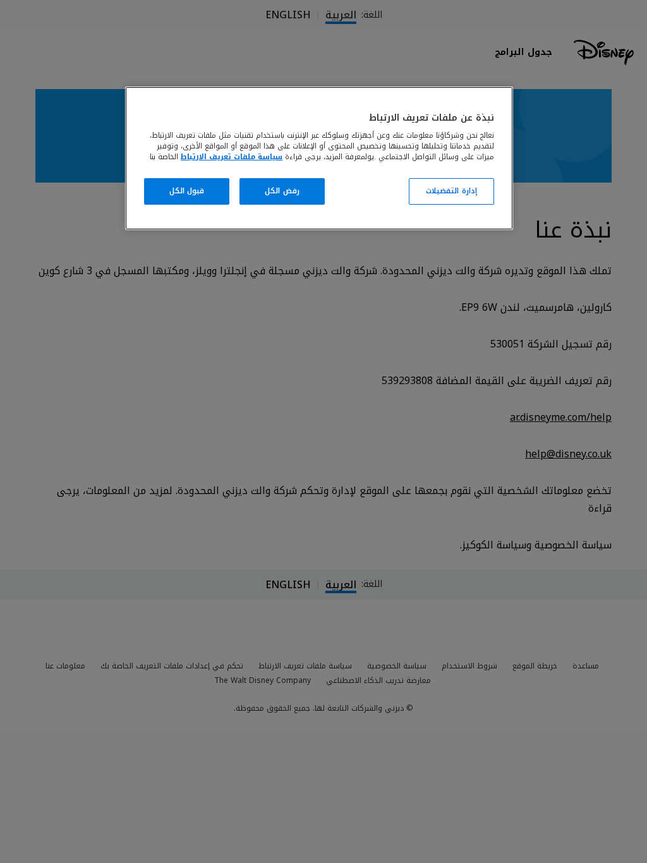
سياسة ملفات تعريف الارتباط (231, 157)
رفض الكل (282, 191)
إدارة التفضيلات (451, 191)
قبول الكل (187, 191)
